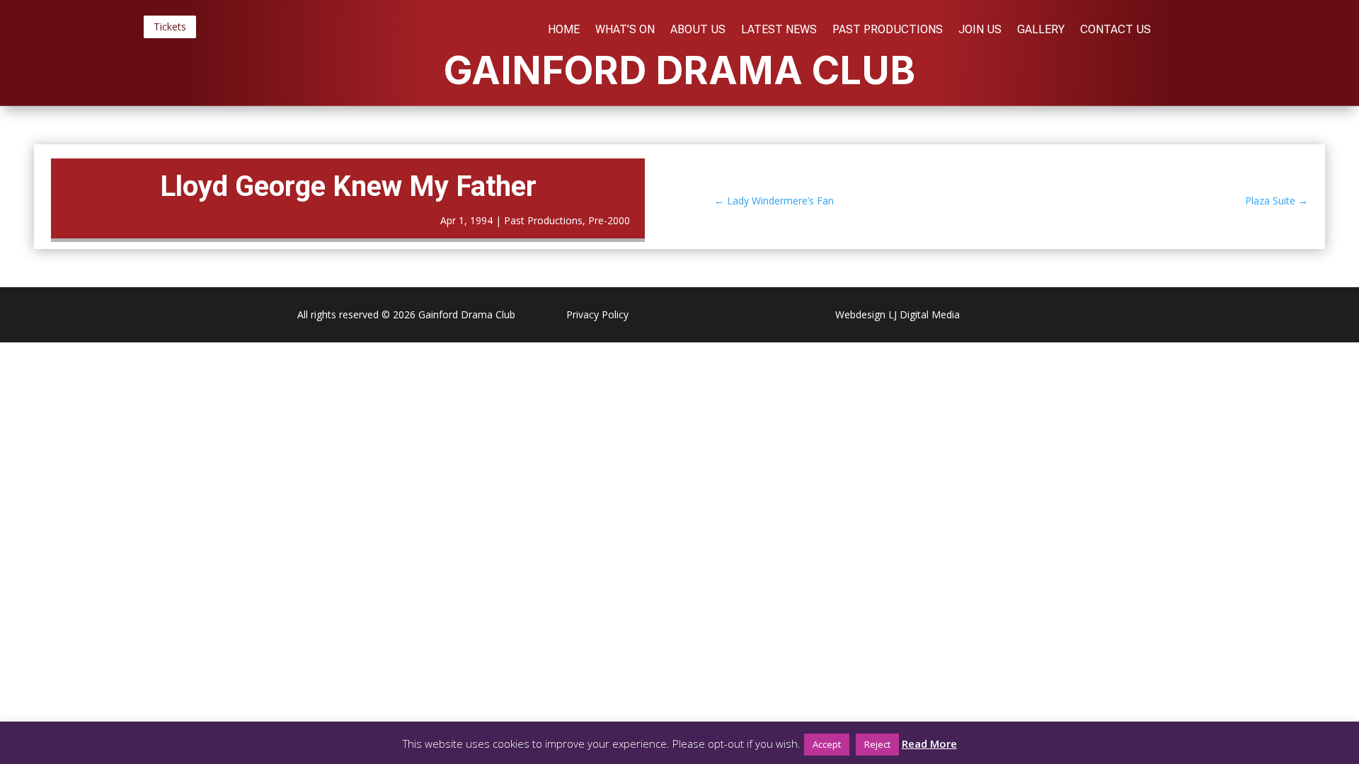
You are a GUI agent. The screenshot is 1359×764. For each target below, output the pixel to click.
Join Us (980, 30)
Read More (929, 743)
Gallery (1041, 30)
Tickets (170, 26)
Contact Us (1115, 30)
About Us (698, 30)
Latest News (779, 30)
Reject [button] (877, 744)
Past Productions (887, 30)
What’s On (625, 30)
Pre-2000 (609, 220)
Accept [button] (827, 744)
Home (564, 30)
